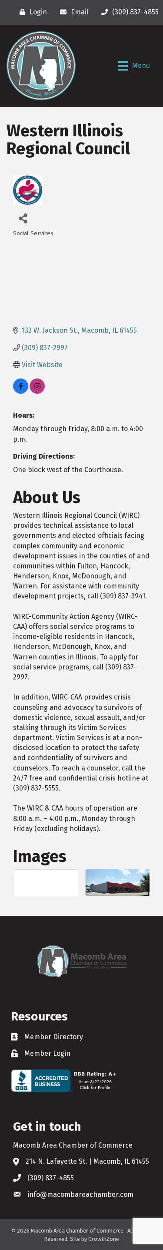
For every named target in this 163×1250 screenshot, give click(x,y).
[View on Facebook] (20, 391)
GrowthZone (103, 1239)
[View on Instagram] (37, 391)
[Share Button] (23, 218)
